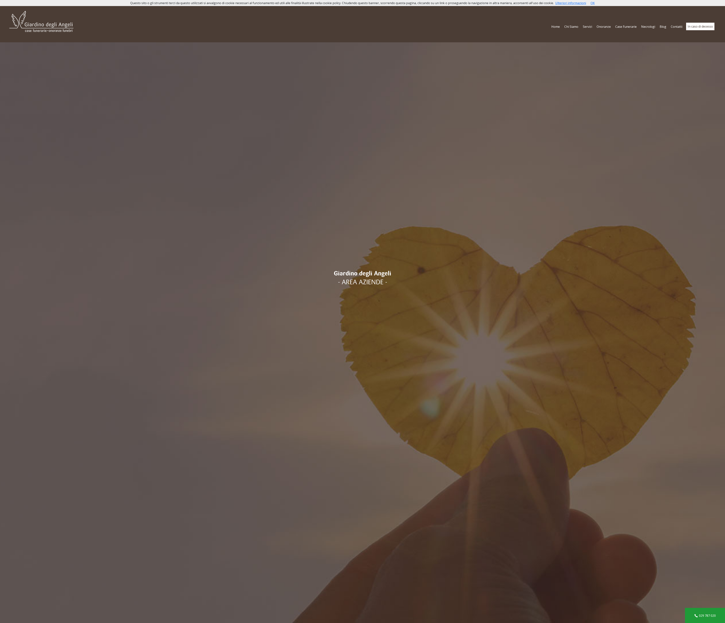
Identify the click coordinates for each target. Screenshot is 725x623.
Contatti (676, 27)
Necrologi (648, 27)
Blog (663, 27)
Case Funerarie (626, 27)
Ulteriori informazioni (570, 3)
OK (593, 3)
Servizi (587, 27)
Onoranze (604, 27)
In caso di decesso (700, 26)
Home (555, 27)
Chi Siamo (571, 27)
